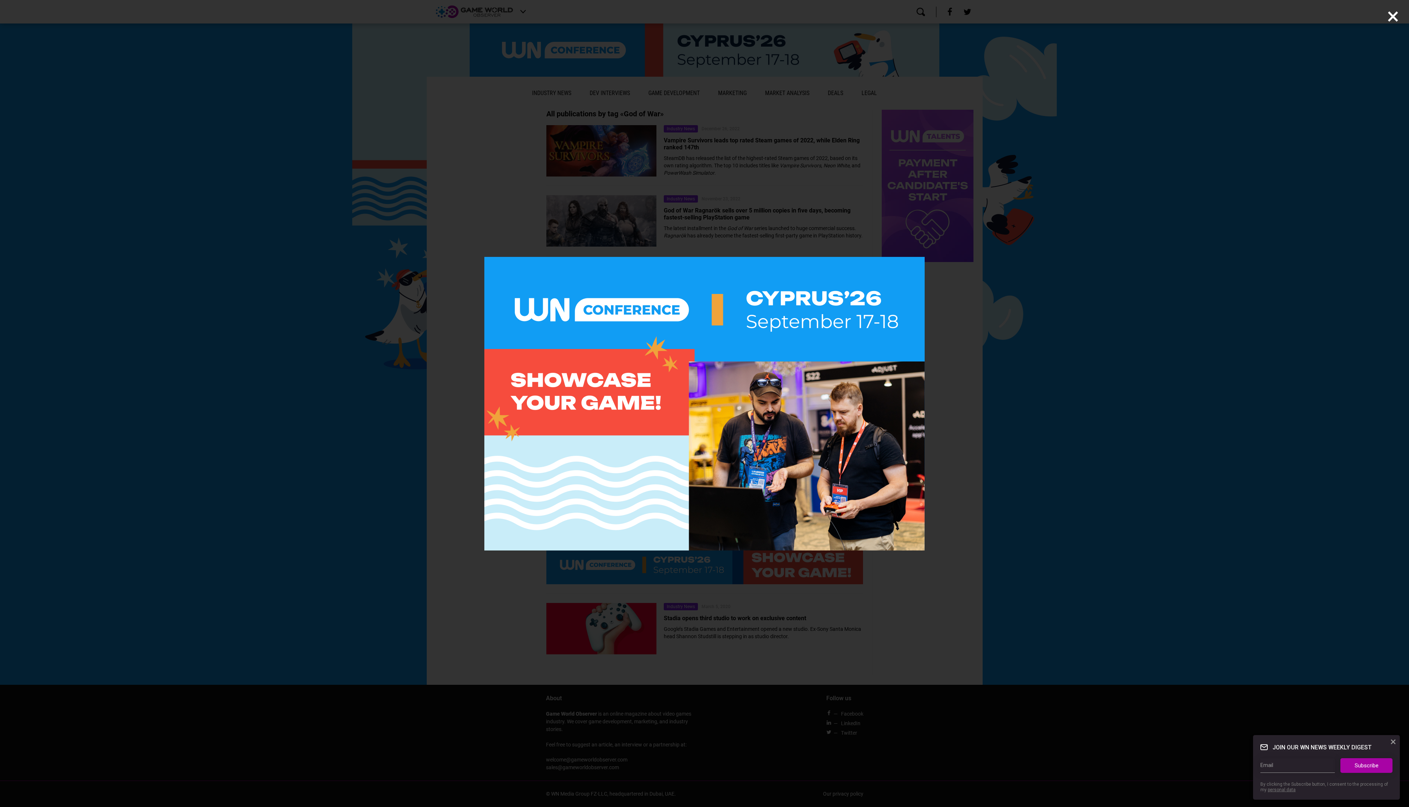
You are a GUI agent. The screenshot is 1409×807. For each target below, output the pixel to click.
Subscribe (1367, 765)
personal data (1282, 789)
